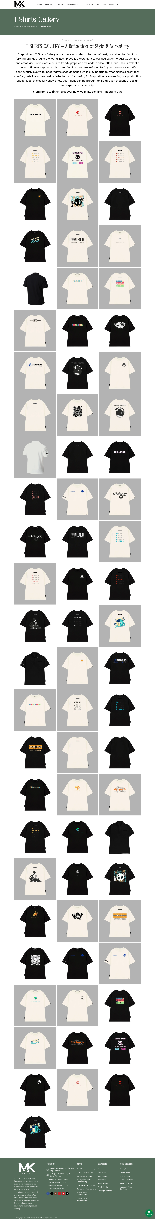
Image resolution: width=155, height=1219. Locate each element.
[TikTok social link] (67, 1193)
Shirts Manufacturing (84, 1176)
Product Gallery (28, 27)
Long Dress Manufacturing (86, 1185)
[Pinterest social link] (63, 1193)
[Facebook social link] (48, 1193)
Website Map (103, 1183)
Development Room (105, 1191)
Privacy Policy (125, 1169)
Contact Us (102, 1172)
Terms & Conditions (126, 1180)
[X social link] (51, 1193)
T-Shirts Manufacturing (85, 1172)
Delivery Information (127, 1183)
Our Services (102, 1180)
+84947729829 (58, 1179)
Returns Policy (125, 1176)
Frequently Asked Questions (126, 1188)
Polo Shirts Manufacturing (86, 1169)
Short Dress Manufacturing (86, 1189)
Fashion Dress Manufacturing (82, 1193)
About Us (101, 1169)
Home (16, 27)
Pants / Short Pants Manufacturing (84, 1181)
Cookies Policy (125, 1172)
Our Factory (102, 1176)
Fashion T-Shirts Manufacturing (82, 1199)
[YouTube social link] (59, 1193)
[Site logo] (19, 4)
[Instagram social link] (55, 1193)
